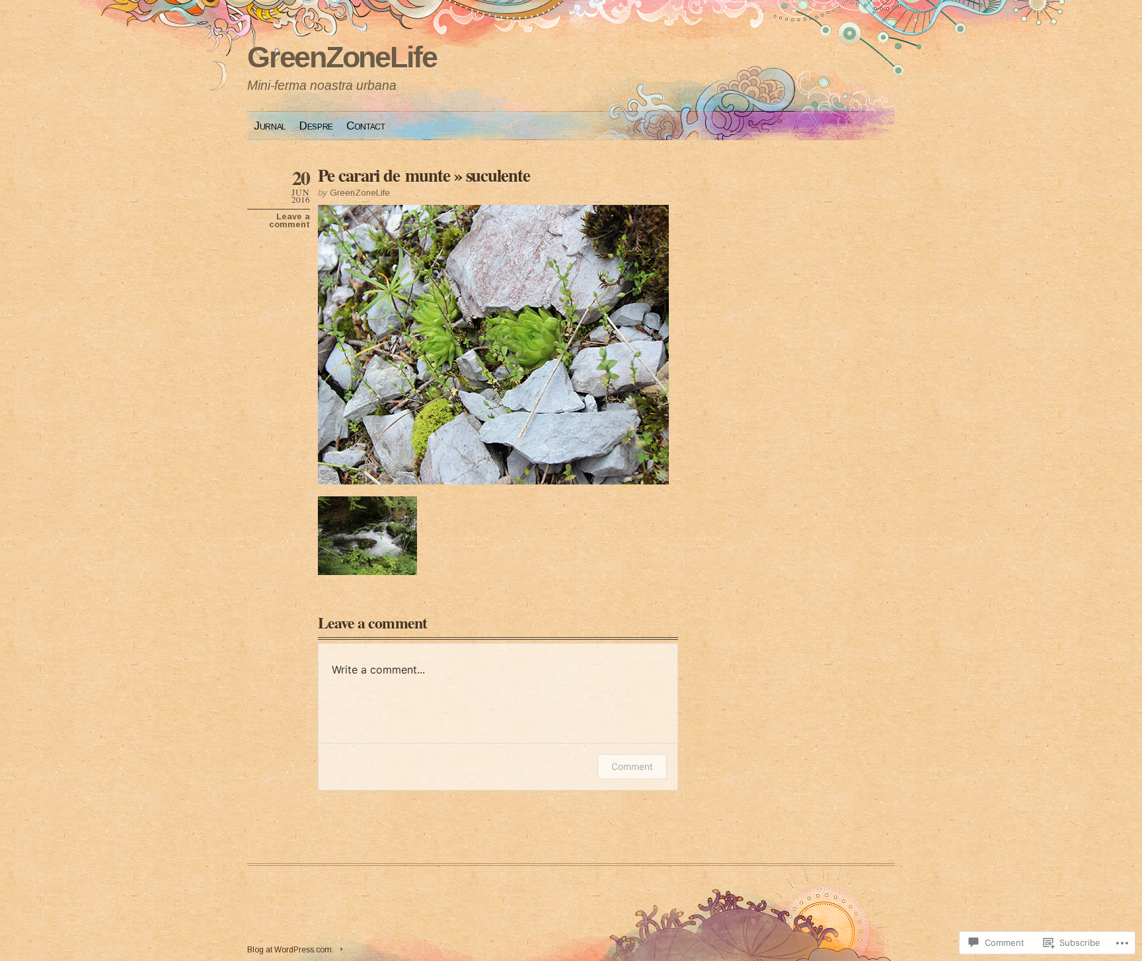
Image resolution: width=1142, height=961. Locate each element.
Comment (632, 766)
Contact (365, 126)
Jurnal (270, 126)
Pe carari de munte (384, 175)
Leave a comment (289, 220)
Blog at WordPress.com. (290, 949)
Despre (316, 126)
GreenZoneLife (342, 57)
